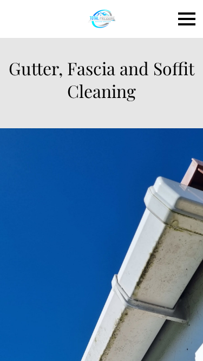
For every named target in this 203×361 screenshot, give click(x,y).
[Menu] (186, 18)
